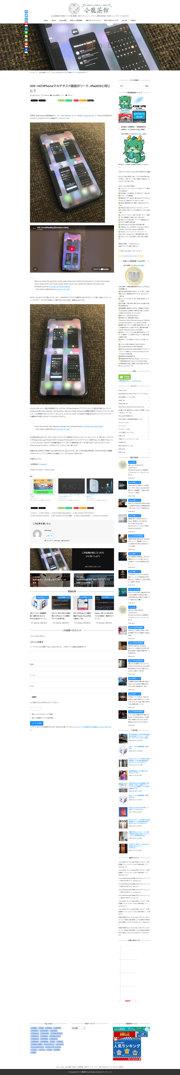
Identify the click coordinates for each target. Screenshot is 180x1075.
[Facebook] (26, 12)
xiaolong (121, 867)
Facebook (66, 540)
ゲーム (120, 426)
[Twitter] (26, 15)
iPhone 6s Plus (57, 1033)
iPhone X (54, 1038)
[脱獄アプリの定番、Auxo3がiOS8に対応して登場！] (43, 486)
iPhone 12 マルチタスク (101, 516)
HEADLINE (122, 404)
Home (58, 1067)
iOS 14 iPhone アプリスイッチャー (84, 513)
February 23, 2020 (63, 289)
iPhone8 (44, 1038)
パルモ (35, 1049)
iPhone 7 (35, 1036)
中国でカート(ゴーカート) (91, 1067)
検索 (146, 86)
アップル (60, 1044)
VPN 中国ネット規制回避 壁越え (128, 419)
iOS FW (115, 1067)
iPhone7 (44, 1036)
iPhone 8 (35, 1038)
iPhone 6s (45, 1033)
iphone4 (58, 1028)
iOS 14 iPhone (44, 513)
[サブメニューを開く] (148, 390)
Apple (34, 1028)
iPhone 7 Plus (55, 1036)
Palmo (60, 1041)
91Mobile (86, 115)
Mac (53, 1041)
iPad (41, 1028)
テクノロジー (122, 429)
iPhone (49, 1028)
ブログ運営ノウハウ (124, 432)
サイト (32, 686)
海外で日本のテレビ (124, 446)
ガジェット (121, 422)
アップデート (50, 1044)
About (62, 1067)
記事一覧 (49, 536)
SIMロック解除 (37, 1044)
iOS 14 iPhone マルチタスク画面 (62, 516)
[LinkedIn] (26, 29)
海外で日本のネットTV (105, 1067)
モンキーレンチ (107, 1072)
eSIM (120, 400)
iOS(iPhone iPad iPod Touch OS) (129, 407)
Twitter (58, 540)
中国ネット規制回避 (77, 1067)
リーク (43, 1049)
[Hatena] (26, 19)
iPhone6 (54, 1030)
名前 (32, 664)
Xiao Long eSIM (139, 134)
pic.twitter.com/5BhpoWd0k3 (59, 286)
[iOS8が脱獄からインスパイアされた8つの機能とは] (100, 486)
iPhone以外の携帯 (124, 416)
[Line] (26, 32)
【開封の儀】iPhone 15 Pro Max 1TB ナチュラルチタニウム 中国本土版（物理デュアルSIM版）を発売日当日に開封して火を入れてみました (134, 919)
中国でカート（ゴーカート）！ (126, 439)
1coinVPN (139, 265)
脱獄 (34, 1052)
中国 (119, 436)
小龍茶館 (83, 1072)
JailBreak (45, 1041)
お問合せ (121, 1067)
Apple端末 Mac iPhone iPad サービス (130, 394)
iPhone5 (35, 1030)
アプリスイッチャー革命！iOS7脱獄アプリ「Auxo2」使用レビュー (70, 495)
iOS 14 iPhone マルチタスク (40, 516)
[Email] (26, 40)
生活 (119, 449)
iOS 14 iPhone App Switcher (62, 513)
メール (33, 675)
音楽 (119, 452)
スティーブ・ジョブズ (53, 1047)
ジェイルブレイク (38, 1047)
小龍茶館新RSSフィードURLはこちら (129, 381)
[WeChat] (26, 36)
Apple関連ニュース (58, 95)
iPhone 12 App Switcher (82, 516)
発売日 (57, 1049)
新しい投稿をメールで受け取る (43, 718)
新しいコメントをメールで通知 (42, 714)
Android (121, 390)
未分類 (120, 442)
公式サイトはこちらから (131, 256)
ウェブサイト (49, 540)
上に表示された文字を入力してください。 (44, 702)
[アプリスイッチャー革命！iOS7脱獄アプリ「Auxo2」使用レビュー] (71, 486)
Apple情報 (68, 1067)
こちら (124, 366)
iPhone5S (45, 1030)
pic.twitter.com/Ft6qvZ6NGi (93, 426)
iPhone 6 (35, 1033)
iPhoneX (35, 1041)
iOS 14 (70, 95)
